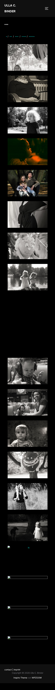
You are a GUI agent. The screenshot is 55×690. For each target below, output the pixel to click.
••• (16, 36)
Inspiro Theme (20, 677)
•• (11, 36)
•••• (24, 36)
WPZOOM (37, 677)
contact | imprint (12, 669)
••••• (32, 36)
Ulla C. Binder (10, 8)
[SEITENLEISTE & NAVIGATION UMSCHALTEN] (48, 8)
